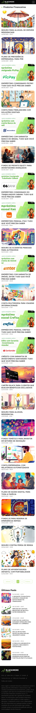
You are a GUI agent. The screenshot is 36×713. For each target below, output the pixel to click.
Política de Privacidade (19, 678)
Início (2, 675)
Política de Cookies (6, 681)
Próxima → (28, 581)
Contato (23, 675)
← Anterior (7, 581)
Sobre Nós (10, 675)
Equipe (17, 675)
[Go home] (8, 2)
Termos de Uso (5, 678)
